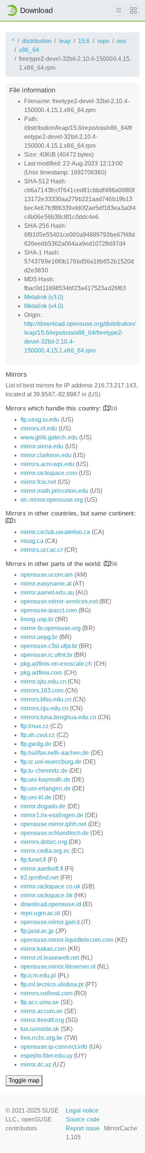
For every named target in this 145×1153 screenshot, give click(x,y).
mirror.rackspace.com (48, 473)
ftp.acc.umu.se (39, 1002)
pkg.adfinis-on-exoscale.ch (56, 664)
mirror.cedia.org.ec (45, 851)
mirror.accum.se (41, 1011)
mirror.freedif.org (42, 1020)
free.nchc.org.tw (41, 1038)
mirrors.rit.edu (38, 428)
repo (103, 41)
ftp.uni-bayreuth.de (45, 779)
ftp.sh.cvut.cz (37, 735)
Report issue (83, 1128)
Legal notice (82, 1110)
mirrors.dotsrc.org (43, 842)
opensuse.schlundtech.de (54, 833)
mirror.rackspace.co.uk (50, 886)
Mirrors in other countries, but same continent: (71, 513)
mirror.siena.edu (42, 446)
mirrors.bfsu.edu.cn (45, 699)
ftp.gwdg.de (35, 744)
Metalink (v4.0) (44, 306)
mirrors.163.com (42, 690)
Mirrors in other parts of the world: (55, 563)
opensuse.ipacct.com (48, 610)
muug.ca (32, 541)
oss (121, 41)
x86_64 (29, 50)
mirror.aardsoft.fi (41, 868)
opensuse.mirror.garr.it (50, 922)
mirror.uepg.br (38, 637)
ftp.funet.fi (33, 859)
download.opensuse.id (50, 904)
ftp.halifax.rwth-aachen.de (54, 753)
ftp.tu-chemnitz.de (44, 770)
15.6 (84, 41)
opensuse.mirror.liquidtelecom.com (66, 940)
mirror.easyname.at (45, 583)
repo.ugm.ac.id (40, 913)
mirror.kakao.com (43, 949)
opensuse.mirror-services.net (59, 601)
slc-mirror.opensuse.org (51, 500)
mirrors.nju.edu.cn (44, 708)
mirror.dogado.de (43, 806)
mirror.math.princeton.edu (54, 491)
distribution (36, 41)
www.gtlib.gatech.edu (49, 437)
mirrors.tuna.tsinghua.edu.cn (58, 717)
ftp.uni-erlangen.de (45, 788)
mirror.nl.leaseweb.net (49, 957)
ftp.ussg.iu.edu (39, 419)
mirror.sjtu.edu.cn (43, 681)
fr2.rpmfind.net (39, 877)
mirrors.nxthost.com (46, 993)
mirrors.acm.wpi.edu (47, 464)
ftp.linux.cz (34, 726)
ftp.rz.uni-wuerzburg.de (50, 762)
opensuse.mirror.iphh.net (53, 824)
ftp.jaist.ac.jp (37, 931)
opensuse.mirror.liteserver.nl (58, 966)
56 (114, 563)
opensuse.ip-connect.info (53, 1047)
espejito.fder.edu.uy (46, 1055)
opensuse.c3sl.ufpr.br (48, 646)
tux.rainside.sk (39, 1029)
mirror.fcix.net (38, 482)
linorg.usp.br (37, 619)
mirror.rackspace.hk (46, 895)
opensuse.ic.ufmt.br (46, 655)
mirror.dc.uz (35, 1064)
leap (65, 41)
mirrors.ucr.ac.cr (41, 550)
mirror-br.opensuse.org (50, 628)
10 (113, 408)
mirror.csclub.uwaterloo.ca (55, 532)
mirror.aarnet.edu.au (47, 592)
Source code (83, 1119)
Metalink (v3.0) (44, 297)
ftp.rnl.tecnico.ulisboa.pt (52, 984)
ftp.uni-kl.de (35, 797)
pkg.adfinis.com (41, 672)
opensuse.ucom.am (46, 574)
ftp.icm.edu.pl (38, 975)
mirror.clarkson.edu (45, 455)
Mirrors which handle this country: (54, 408)
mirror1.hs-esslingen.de (51, 815)
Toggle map (24, 1080)
